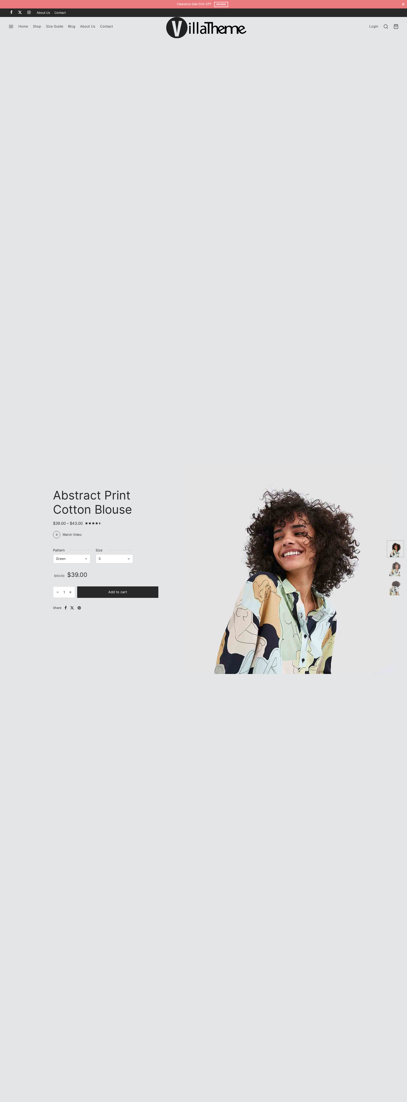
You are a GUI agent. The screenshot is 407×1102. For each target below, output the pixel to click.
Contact (60, 12)
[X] (20, 13)
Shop (37, 26)
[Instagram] (29, 13)
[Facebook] (11, 13)
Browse (221, 4)
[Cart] (396, 26)
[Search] (385, 26)
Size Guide (54, 26)
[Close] (403, 4)
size (99, 550)
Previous (178, 568)
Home (23, 26)
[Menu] (11, 26)
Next (379, 568)
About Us (43, 12)
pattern (59, 550)
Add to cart (117, 592)
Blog (71, 26)
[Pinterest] (79, 607)
